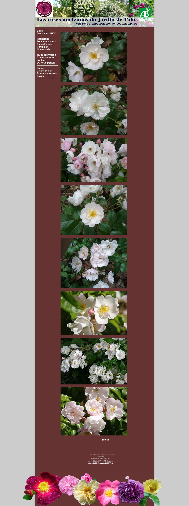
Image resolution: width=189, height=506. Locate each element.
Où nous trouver (46, 63)
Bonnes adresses (47, 73)
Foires (40, 68)
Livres (40, 76)
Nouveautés (43, 49)
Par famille (43, 47)
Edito (40, 31)
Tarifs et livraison (46, 55)
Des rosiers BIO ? (47, 33)
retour (105, 439)
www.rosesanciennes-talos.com (100, 464)
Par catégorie (44, 44)
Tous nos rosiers (46, 41)
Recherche (43, 39)
